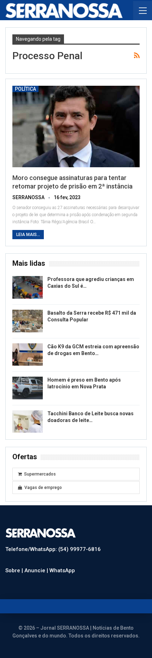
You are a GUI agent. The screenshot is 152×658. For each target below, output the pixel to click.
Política (25, 89)
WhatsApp (62, 570)
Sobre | (14, 570)
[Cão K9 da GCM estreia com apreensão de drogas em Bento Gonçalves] (27, 354)
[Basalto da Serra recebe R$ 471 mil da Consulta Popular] (27, 321)
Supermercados (40, 474)
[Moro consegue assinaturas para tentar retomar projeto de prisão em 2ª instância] (76, 126)
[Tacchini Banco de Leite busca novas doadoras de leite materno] (27, 421)
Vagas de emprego (43, 487)
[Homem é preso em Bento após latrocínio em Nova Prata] (27, 388)
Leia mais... (28, 234)
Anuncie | (36, 570)
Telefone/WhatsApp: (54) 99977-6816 (53, 549)
